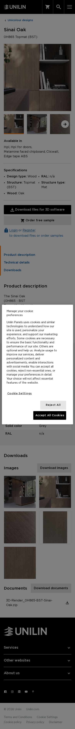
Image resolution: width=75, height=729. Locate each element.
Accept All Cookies (49, 415)
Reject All (53, 405)
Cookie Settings (19, 393)
